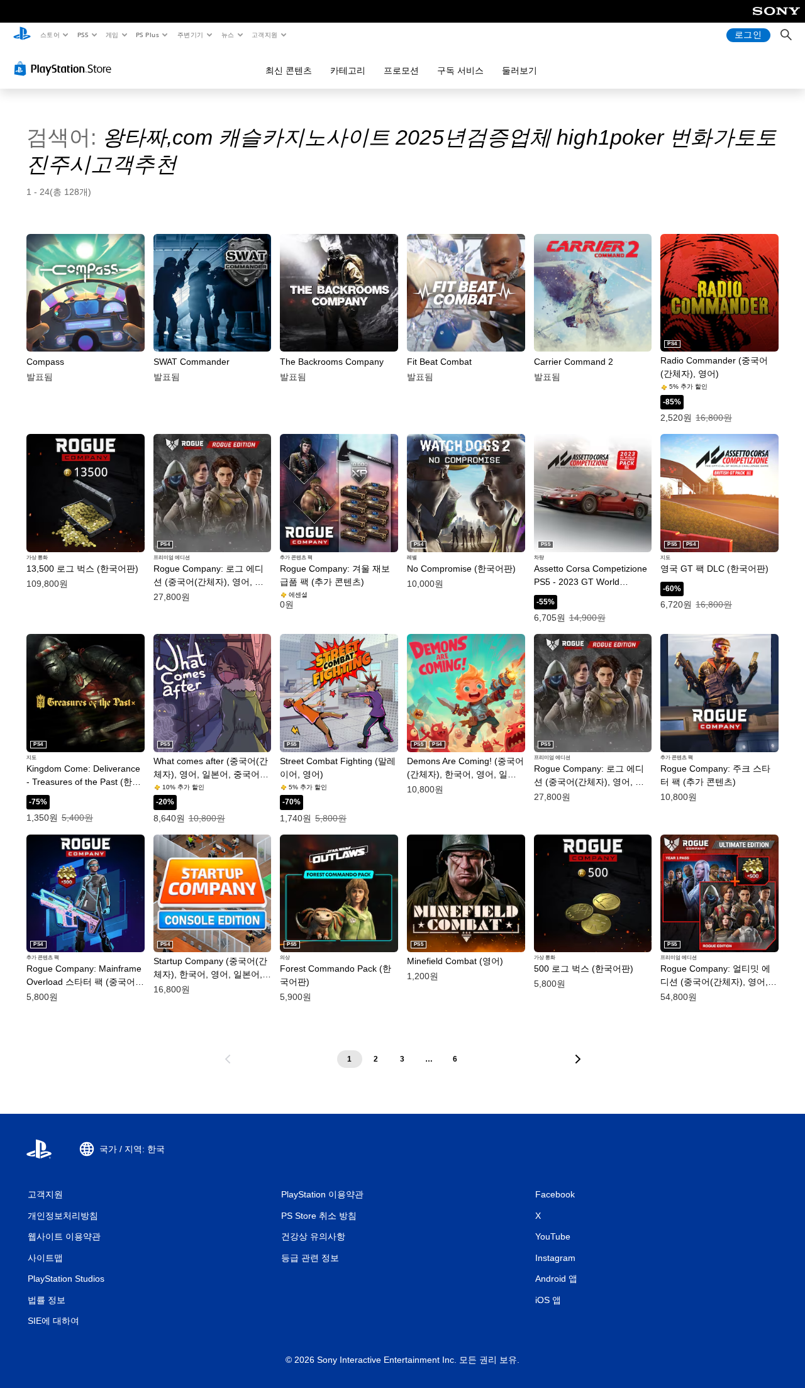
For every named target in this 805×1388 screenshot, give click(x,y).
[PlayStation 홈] (22, 35)
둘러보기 (519, 70)
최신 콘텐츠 (288, 70)
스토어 (49, 34)
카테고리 (347, 70)
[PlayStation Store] (65, 68)
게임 (112, 34)
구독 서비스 (460, 70)
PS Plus (147, 34)
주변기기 (190, 34)
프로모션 (401, 70)
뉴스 (228, 34)
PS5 (83, 34)
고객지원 (265, 34)
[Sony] (776, 19)
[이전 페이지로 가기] (227, 1059)
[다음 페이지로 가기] (578, 1059)
